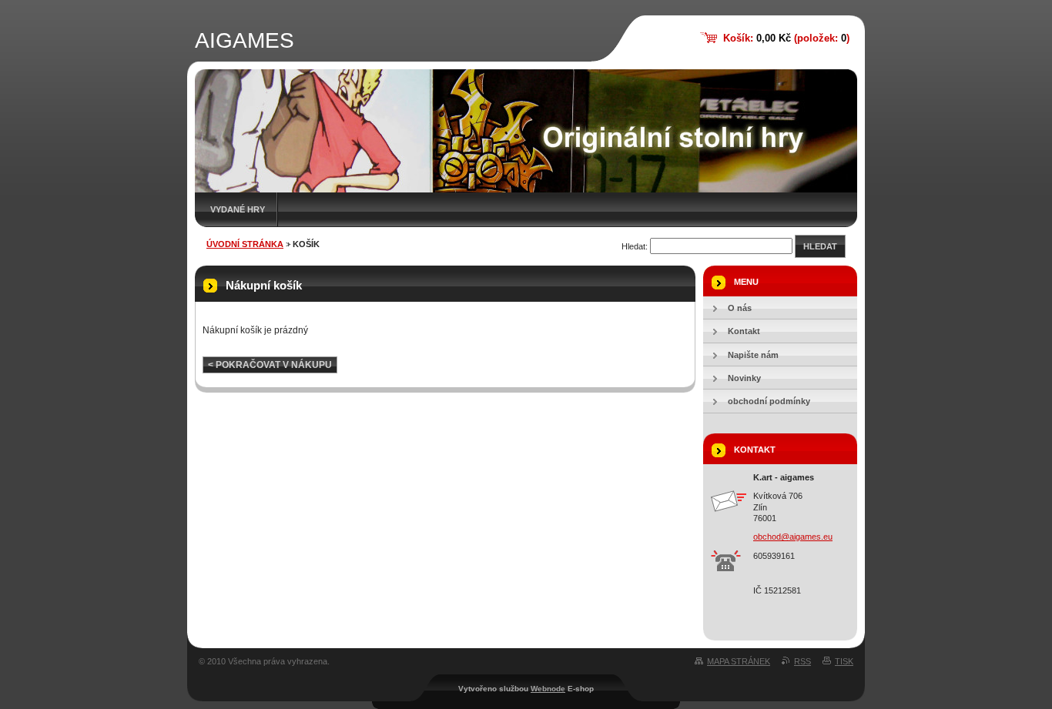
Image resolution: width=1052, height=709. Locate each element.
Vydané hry (237, 209)
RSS (802, 661)
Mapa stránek (738, 661)
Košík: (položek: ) (786, 38)
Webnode (548, 688)
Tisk (844, 661)
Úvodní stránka (244, 244)
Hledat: (634, 246)
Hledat (820, 246)
